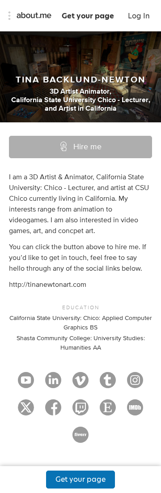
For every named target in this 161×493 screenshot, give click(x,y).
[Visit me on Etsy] (108, 411)
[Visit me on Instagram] (135, 384)
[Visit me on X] (26, 411)
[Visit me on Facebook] (53, 411)
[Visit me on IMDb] (135, 411)
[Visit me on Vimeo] (80, 384)
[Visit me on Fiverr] (80, 438)
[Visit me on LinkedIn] (53, 384)
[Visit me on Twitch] (80, 411)
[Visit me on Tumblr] (108, 384)
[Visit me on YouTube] (26, 384)
